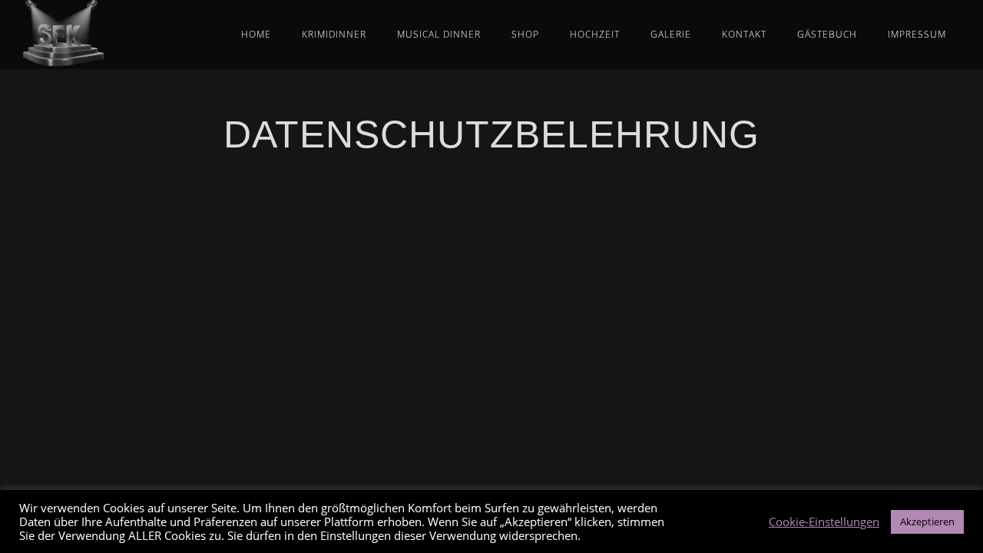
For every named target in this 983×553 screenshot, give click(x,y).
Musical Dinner (439, 34)
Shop (525, 34)
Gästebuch (827, 34)
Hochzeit (595, 34)
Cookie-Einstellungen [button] (824, 521)
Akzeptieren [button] (927, 521)
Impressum (917, 34)
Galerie (670, 34)
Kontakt (744, 34)
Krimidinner (334, 34)
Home (256, 34)
